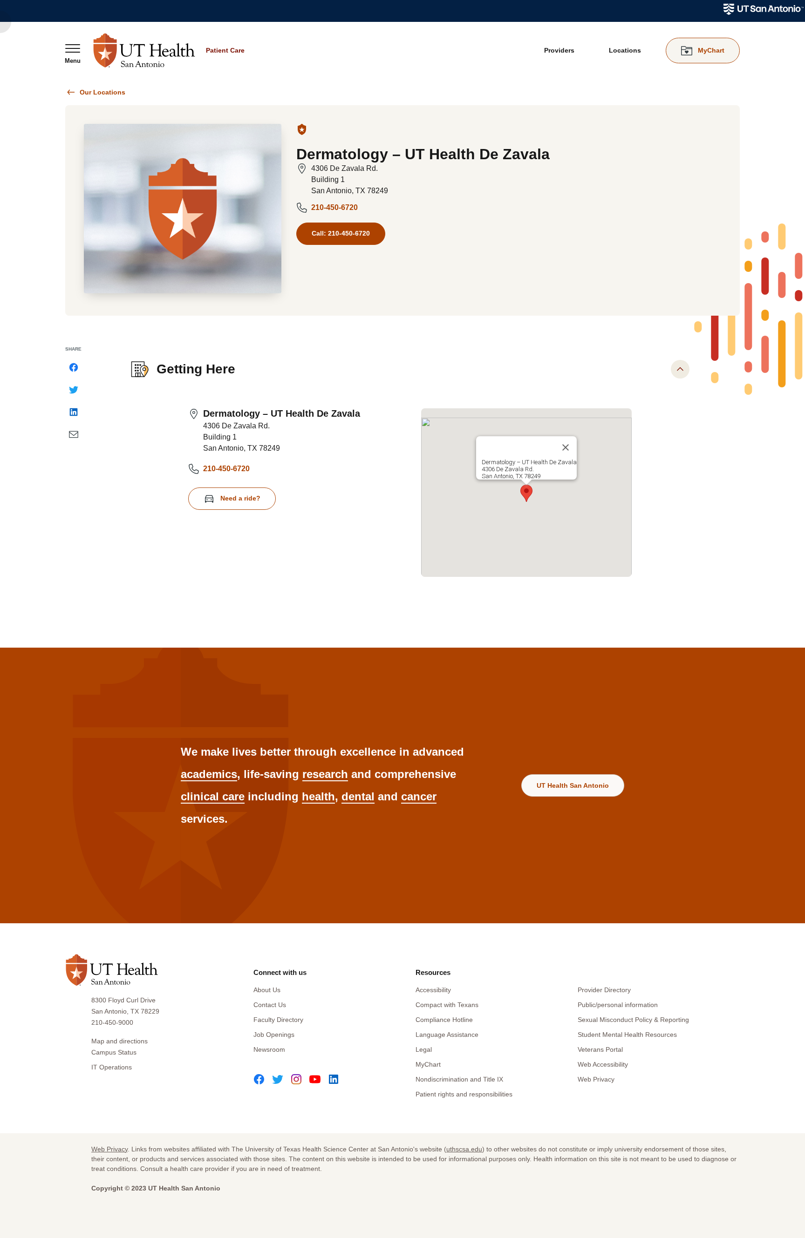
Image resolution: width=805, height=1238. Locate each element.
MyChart (428, 1064)
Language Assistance (447, 1034)
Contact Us (269, 1004)
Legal (424, 1049)
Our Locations (102, 92)
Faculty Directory (278, 1019)
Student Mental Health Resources (627, 1034)
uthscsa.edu (464, 1149)
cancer (419, 796)
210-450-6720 (334, 207)
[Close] (565, 447)
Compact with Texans (447, 1004)
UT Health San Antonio (573, 785)
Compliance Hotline (444, 1019)
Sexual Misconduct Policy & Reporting (633, 1019)
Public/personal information (618, 1004)
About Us (266, 990)
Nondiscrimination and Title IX (459, 1079)
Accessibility (433, 990)
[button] (526, 493)
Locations (625, 50)
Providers (559, 50)
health (318, 796)
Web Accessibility (603, 1064)
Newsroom (269, 1049)
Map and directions (119, 1041)
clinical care (213, 796)
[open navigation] (72, 53)
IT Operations (111, 1067)
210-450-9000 (112, 1022)
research (325, 774)
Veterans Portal (600, 1049)
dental (358, 796)
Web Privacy (596, 1079)
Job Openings (273, 1034)
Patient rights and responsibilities (464, 1094)
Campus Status (113, 1052)
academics (209, 774)
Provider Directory (604, 990)
